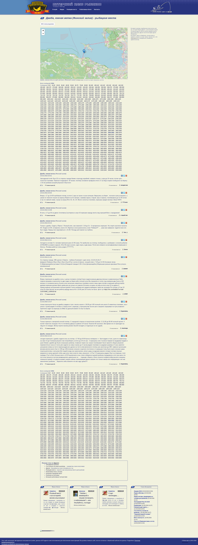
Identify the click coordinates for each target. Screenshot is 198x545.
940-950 (97, 97)
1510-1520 (103, 107)
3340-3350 (73, 140)
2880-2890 (58, 132)
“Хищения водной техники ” (142, 514)
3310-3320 (51, 140)
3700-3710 (96, 146)
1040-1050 (80, 99)
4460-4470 (88, 160)
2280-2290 (103, 121)
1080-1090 (110, 99)
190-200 (67, 87)
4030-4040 (96, 152)
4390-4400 (119, 158)
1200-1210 (116, 101)
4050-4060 (111, 152)
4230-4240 (81, 156)
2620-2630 (111, 126)
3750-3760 (51, 148)
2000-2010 (58, 117)
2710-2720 (96, 128)
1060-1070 (95, 99)
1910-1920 (73, 115)
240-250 (97, 87)
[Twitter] (124, 175)
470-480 (67, 91)
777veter (125, 202)
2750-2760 (43, 130)
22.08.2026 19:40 (139, 503)
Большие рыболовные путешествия (56, 477)
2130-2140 (73, 119)
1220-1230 (51, 103)
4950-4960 (43, 170)
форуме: (56, 463)
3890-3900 (73, 150)
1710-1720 (88, 111)
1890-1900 (58, 115)
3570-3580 (81, 144)
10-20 (53, 85)
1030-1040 (73, 99)
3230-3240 (73, 138)
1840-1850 (103, 113)
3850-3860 (43, 150)
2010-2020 (66, 117)
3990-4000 (66, 152)
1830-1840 (96, 113)
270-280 (115, 87)
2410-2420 (119, 123)
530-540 (103, 91)
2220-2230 (58, 121)
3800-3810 (88, 148)
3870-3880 (58, 150)
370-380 (91, 89)
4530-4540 (58, 162)
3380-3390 (103, 140)
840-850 (121, 95)
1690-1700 (73, 111)
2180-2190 (111, 119)
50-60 (72, 85)
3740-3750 (43, 148)
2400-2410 (111, 123)
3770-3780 (66, 148)
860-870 (48, 97)
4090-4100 (58, 154)
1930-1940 (88, 115)
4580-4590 (96, 162)
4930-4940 (111, 168)
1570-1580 (66, 109)
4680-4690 (88, 164)
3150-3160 (96, 136)
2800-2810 (81, 130)
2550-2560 (58, 126)
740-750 (60, 95)
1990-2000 (51, 117)
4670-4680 (81, 164)
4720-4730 (119, 164)
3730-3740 (119, 146)
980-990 (121, 97)
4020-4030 (88, 152)
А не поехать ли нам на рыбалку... (56, 466)
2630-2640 (119, 126)
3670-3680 (73, 146)
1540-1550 (43, 109)
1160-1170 (87, 101)
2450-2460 (66, 125)
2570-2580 (73, 126)
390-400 (103, 89)
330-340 (67, 89)
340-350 (73, 89)
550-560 (115, 91)
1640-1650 (119, 109)
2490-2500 (96, 125)
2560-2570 (66, 126)
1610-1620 (96, 109)
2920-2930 (88, 132)
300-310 (48, 89)
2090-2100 (43, 119)
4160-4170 (111, 154)
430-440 (42, 91)
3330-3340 (66, 140)
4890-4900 (81, 168)
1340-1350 (58, 105)
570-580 (42, 93)
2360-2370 (81, 123)
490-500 (79, 91)
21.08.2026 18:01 (139, 509)
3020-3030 (81, 134)
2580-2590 (81, 126)
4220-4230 (73, 156)
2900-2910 (73, 132)
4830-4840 (119, 166)
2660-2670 (58, 128)
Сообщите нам (79, 80)
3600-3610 (103, 144)
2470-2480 (81, 125)
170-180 (54, 87)
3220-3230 (66, 138)
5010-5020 (88, 170)
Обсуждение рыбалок (52, 464)
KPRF (126, 294)
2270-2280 (96, 121)
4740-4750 (51, 166)
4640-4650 (58, 164)
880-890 (60, 97)
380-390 (97, 89)
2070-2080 (111, 117)
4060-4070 (119, 152)
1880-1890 (51, 115)
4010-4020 (81, 152)
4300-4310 (51, 158)
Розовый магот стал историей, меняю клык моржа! (57, 495)
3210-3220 (58, 138)
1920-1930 (81, 115)
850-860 (42, 97)
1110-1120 (50, 101)
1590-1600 (81, 109)
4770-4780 (73, 166)
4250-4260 (96, 156)
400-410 (109, 89)
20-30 (58, 85)
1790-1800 (66, 113)
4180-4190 (43, 156)
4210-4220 (66, 156)
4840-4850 (43, 168)
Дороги (48, 468)
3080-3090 (43, 136)
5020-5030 (96, 170)
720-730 (48, 95)
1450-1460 (58, 107)
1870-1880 (43, 115)
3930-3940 (103, 150)
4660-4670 (73, 164)
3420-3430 (51, 142)
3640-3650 (51, 146)
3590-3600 (96, 144)
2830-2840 (103, 130)
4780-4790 (81, 166)
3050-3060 (103, 134)
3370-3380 (96, 140)
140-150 (120, 85)
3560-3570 (73, 144)
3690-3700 (88, 146)
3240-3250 (81, 138)
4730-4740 (43, 166)
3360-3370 (88, 140)
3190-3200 (43, 138)
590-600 (54, 93)
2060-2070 (103, 117)
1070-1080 (103, 99)
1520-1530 (111, 107)
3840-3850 (119, 148)
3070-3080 (119, 134)
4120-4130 (81, 154)
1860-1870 (119, 113)
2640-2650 (43, 128)
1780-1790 (58, 113)
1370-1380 (81, 105)
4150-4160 (103, 154)
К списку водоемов (48, 24)
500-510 (85, 91)
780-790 (85, 95)
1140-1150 (72, 101)
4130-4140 (88, 154)
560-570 (121, 91)
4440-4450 (73, 160)
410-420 (115, 89)
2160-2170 (96, 119)
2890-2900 (66, 132)
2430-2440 (51, 125)
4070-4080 (43, 154)
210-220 (79, 87)
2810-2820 (88, 130)
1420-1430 (119, 105)
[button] (84, 51)
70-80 (81, 85)
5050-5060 (119, 170)
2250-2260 (81, 121)
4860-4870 (58, 168)
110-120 (102, 85)
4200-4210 (58, 156)
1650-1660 (43, 111)
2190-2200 (118, 119)
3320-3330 (58, 140)
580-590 (48, 93)
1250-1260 (73, 103)
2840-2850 (111, 130)
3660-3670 (66, 146)
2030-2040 (81, 117)
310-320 (54, 89)
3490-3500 (103, 142)
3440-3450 (66, 142)
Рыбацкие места (72, 9)
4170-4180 (118, 154)
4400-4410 (43, 160)
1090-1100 (118, 99)
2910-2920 (81, 132)
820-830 (109, 95)
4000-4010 (73, 152)
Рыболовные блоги (85, 9)
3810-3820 (96, 148)
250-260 (103, 87)
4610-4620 (119, 162)
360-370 (85, 89)
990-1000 (43, 99)
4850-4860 (51, 168)
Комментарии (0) (51, 185)
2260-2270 (88, 121)
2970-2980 (43, 134)
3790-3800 (81, 148)
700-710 (121, 93)
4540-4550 (66, 162)
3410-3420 (43, 142)
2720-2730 (103, 128)
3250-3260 (88, 138)
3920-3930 (96, 150)
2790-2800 (73, 130)
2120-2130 (66, 119)
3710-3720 (103, 146)
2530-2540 (43, 126)
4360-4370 (96, 158)
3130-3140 (81, 136)
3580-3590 (88, 144)
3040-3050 (96, 134)
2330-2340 (58, 123)
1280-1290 (96, 103)
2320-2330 (51, 123)
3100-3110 (58, 136)
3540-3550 (58, 144)
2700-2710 (88, 128)
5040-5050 (111, 170)
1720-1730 (96, 111)
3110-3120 (66, 136)
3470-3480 (88, 142)
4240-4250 (88, 156)
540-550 (109, 91)
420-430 (121, 89)
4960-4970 (51, 170)
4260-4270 (103, 156)
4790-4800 (88, 166)
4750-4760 (58, 166)
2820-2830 (96, 130)
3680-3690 (81, 146)
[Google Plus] (126, 175)
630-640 (79, 93)
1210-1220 (43, 103)
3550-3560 (66, 144)
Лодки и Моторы (139, 493)
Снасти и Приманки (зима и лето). (144, 521)
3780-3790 (73, 148)
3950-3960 (119, 150)
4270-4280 (111, 156)
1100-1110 (43, 101)
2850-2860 (119, 130)
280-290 (121, 87)
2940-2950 (103, 132)
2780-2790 (66, 130)
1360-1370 (73, 105)
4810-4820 (103, 166)
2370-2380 (88, 123)
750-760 (67, 95)
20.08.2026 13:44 (139, 516)
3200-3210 (51, 138)
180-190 (60, 87)
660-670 (97, 93)
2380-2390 (96, 123)
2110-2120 (58, 119)
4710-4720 (111, 164)
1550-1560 (51, 109)
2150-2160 (88, 119)
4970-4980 (58, 170)
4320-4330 (66, 158)
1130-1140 (65, 101)
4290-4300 (43, 158)
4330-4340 (73, 158)
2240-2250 (73, 121)
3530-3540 (51, 144)
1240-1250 (66, 103)
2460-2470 (73, 125)
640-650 (85, 93)
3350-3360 (81, 140)
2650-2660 (51, 128)
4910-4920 (96, 168)
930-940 (91, 97)
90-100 (91, 85)
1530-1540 (119, 107)
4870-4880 (66, 168)
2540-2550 (51, 126)
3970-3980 (51, 152)
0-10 (49, 85)
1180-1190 (102, 101)
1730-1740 (103, 111)
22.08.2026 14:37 (147, 505)
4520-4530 (51, 162)
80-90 (86, 85)
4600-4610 (111, 162)
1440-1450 (51, 107)
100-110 (96, 85)
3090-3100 (51, 136)
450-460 (54, 91)
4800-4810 (96, 166)
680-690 (109, 93)
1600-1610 (88, 109)
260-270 (109, 87)
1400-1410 (103, 105)
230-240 (91, 87)
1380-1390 (88, 105)
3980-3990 (58, 152)
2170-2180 (103, 119)
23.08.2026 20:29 (147, 491)
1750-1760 (119, 111)
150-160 (42, 87)
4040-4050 (103, 152)
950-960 (103, 97)
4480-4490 (103, 160)
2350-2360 (73, 123)
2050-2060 (96, 117)
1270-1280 (88, 103)
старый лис (124, 215)
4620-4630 (43, 164)
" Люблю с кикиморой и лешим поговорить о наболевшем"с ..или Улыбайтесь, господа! (83, 498)
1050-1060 (88, 99)
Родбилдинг (137, 505)
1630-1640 (111, 109)
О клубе (54, 9)
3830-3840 (111, 148)
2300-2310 (119, 121)
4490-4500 (111, 160)
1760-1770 (43, 113)
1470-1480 (73, 107)
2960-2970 (119, 132)
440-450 (48, 91)
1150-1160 (80, 101)
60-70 (76, 85)
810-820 (103, 95)
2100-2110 (51, 119)
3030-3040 (88, 134)
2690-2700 (81, 128)
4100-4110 (66, 154)
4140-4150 (96, 154)
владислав (124, 185)
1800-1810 (73, 113)
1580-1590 (73, 109)
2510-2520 (111, 125)
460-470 (60, 91)
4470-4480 (96, 160)
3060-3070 (111, 134)
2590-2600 (88, 126)
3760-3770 (58, 148)
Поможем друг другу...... (141, 507)
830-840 (115, 95)
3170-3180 (111, 136)
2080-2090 (119, 117)
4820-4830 (111, 166)
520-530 (97, 91)
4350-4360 (88, 158)
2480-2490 (88, 125)
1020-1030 (65, 99)
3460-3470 (81, 142)
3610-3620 (111, 144)
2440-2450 (58, 125)
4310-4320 (58, 158)
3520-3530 (43, 144)
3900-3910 (81, 150)
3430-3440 (58, 142)
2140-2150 (81, 119)
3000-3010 (66, 134)
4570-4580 (88, 162)
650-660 (91, 93)
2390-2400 (103, 123)
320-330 (60, 89)
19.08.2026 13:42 (139, 523)
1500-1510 (96, 107)
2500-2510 (103, 125)
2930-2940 (96, 132)
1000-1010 (50, 99)
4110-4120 (73, 154)
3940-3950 (111, 150)
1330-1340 (51, 105)
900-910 (73, 97)
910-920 (79, 97)
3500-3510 (111, 142)
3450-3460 (73, 142)
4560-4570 (81, 162)
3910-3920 (88, 150)
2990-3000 (58, 134)
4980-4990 (66, 170)
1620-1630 (103, 109)
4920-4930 (103, 168)
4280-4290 (119, 156)
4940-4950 (119, 168)
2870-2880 (51, 132)
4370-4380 (103, 158)
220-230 (85, 87)
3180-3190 (118, 136)
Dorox (126, 249)
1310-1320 (119, 103)
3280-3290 (111, 138)
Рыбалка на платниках (52, 475)
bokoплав (82, 491)
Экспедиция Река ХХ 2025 (142, 502)
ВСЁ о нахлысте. (139, 517)
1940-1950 (96, 115)
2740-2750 (119, 128)
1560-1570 (58, 109)
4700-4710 (103, 164)
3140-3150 (88, 136)
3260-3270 (96, 138)
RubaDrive (53, 491)
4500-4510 (119, 160)
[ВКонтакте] (122, 175)
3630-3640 (43, 146)
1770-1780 (51, 113)
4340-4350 (81, 158)
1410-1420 (111, 105)
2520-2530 (119, 125)
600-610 (60, 93)
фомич (125, 268)
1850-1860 (111, 113)
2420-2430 (43, 125)
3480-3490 (96, 142)
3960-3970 (43, 152)
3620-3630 (119, 144)
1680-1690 (66, 111)
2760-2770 (51, 130)
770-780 (79, 95)
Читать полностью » (80, 505)
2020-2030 (73, 117)
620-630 (73, 93)
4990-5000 (73, 170)
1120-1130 (58, 101)
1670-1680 (58, 111)
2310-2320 (43, 123)
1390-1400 (96, 105)
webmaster (185, 542)
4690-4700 (96, 164)
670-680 (103, 93)
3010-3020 (73, 134)
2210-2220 (51, 121)
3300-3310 (43, 140)
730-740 (54, 95)
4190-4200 (51, 156)
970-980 (115, 97)
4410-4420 (51, 160)
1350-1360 (66, 105)
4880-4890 (73, 168)
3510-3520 (119, 142)
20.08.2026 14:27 (146, 512)
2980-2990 (51, 134)
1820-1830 (88, 113)
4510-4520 (43, 162)
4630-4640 (51, 164)
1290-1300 (103, 103)
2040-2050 (88, 117)
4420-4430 (58, 160)
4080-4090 (51, 154)
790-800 (91, 95)
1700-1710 (81, 111)
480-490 (73, 91)
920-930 (85, 97)
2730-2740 (111, 128)
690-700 (115, 93)
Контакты (97, 9)
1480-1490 (81, 107)
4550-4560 (73, 162)
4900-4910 (88, 168)
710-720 (42, 95)
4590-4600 (103, 162)
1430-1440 (43, 107)
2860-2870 (43, 132)
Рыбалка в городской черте (54, 473)
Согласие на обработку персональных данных (15, 544)
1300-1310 (111, 103)
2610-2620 (103, 126)
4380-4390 (111, 158)
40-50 (67, 85)
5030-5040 (103, 170)
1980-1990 (43, 117)
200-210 (73, 87)
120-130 (108, 85)
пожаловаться (113, 185)
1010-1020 (58, 99)
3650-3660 (58, 146)
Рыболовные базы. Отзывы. (54, 471)
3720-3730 (111, 146)
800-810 (97, 95)
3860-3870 (51, 150)
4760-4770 (66, 166)
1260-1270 (81, 103)
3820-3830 (103, 148)
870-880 (54, 97)
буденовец (124, 311)
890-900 (67, 97)
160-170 (48, 87)
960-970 (109, 97)
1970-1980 (119, 115)
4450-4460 (81, 160)
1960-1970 (111, 115)
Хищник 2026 (138, 491)
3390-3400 (111, 140)
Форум (62, 9)
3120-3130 (73, 136)
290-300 (42, 89)
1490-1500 (88, 107)
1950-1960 (103, 115)
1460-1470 (66, 107)
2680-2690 (73, 128)
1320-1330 (43, 105)
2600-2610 (96, 126)
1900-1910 (66, 115)
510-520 (91, 91)
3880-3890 (66, 150)
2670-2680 (66, 128)
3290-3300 (119, 138)
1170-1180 (94, 101)
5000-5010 (81, 170)
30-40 (62, 85)
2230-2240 (66, 121)
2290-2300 (111, 121)
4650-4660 (66, 164)
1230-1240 (58, 103)
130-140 (114, 85)
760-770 (73, 95)
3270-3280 (103, 138)
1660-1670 (51, 111)
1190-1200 (109, 101)
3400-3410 (119, 140)
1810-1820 (81, 113)
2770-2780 (58, 130)
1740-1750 (111, 111)
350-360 (79, 89)
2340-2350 (66, 123)
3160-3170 (103, 136)
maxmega (125, 328)
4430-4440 (66, 160)
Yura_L (126, 232)
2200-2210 (43, 121)
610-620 (67, 93)
